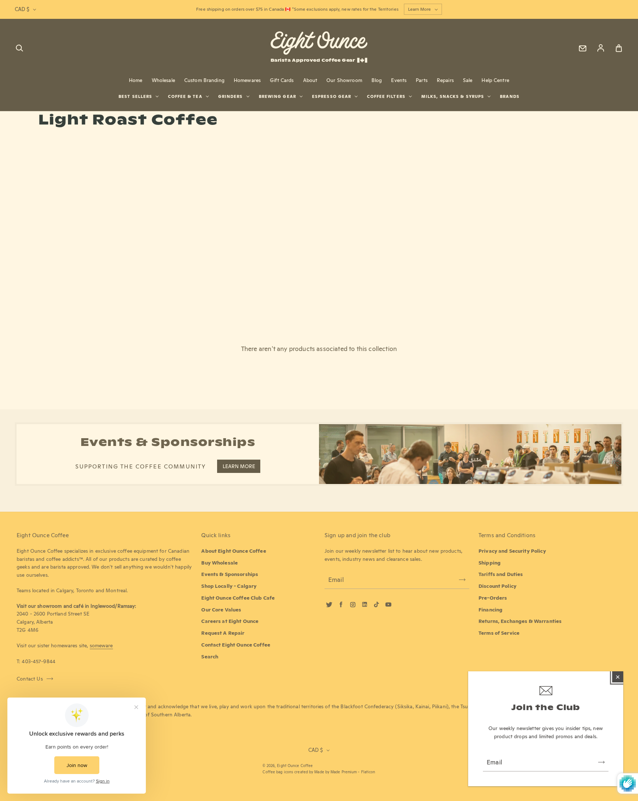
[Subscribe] (601, 762)
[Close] (617, 676)
